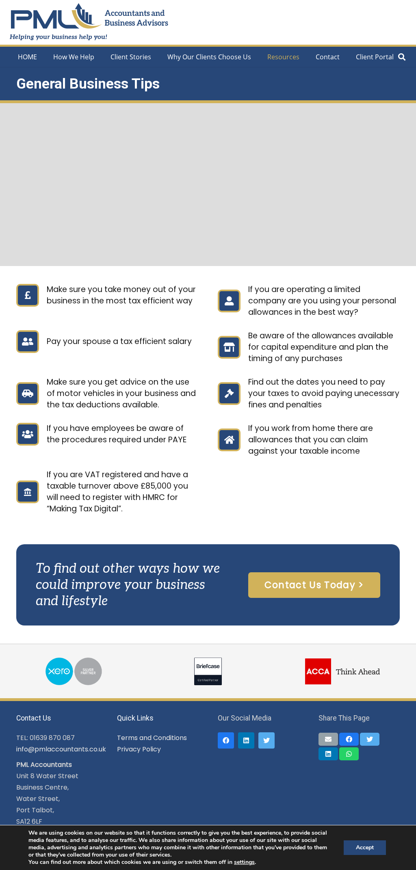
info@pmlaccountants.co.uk (61, 749)
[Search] (402, 57)
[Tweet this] (369, 739)
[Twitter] (266, 740)
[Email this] (328, 739)
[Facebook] (226, 740)
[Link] (89, 16)
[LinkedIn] (246, 740)
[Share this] (349, 739)
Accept (365, 847)
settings (244, 862)
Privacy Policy (139, 749)
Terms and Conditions (152, 737)
